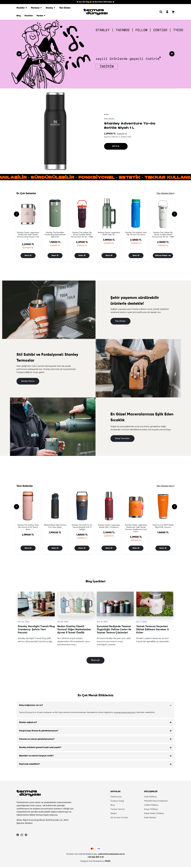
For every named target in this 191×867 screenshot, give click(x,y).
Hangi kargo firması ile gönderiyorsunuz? (38, 731)
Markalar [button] (35, 8)
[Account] (167, 12)
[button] (161, 12)
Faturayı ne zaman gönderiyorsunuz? (37, 739)
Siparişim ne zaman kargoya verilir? (36, 756)
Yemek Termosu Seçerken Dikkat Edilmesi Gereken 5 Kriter (152, 629)
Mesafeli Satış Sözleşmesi (156, 801)
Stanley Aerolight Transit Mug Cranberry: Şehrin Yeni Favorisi (36, 629)
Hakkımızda (115, 797)
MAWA (107, 861)
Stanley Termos (27, 381)
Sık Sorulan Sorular (119, 818)
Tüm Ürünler (65, 8)
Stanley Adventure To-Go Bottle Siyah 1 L (129, 126)
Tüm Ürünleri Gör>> (165, 193)
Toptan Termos (117, 809)
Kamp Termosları (122, 438)
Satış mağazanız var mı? (31, 705)
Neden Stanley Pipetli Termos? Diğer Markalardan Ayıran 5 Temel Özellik (74, 629)
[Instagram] (22, 835)
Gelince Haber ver (163, 255)
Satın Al (28, 255)
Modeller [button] (21, 8)
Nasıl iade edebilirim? (29, 764)
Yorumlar (28, 16)
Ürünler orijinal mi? (28, 722)
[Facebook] (18, 835)
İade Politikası (150, 797)
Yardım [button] (40, 16)
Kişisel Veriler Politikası (154, 813)
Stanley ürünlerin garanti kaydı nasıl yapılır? (40, 747)
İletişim (113, 813)
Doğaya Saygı (117, 801)
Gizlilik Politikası (151, 805)
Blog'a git (95, 660)
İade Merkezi (150, 818)
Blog (19, 16)
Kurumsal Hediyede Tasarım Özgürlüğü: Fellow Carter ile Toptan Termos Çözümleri (114, 629)
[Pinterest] (26, 835)
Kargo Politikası (151, 809)
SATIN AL (116, 146)
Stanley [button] (50, 8)
